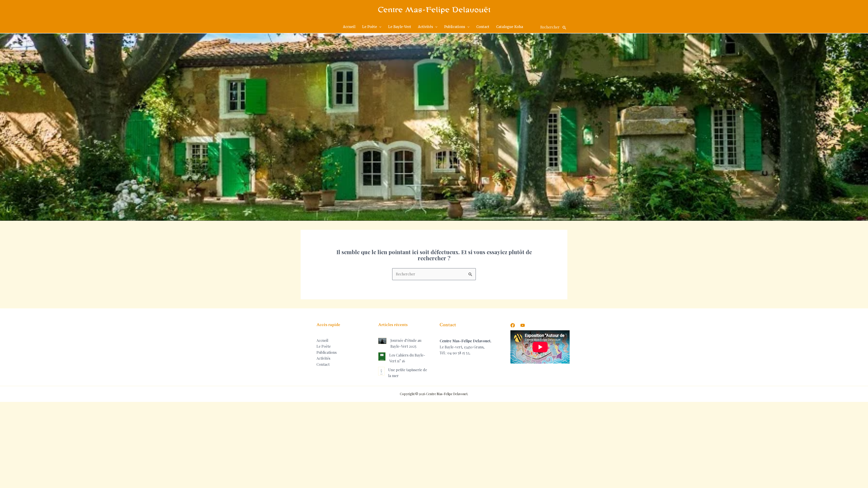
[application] (379, 27)
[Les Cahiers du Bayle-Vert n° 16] (382, 356)
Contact (323, 364)
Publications (326, 352)
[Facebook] (512, 325)
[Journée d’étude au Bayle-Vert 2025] (382, 341)
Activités (323, 358)
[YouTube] (522, 325)
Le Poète (323, 346)
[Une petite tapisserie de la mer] (381, 371)
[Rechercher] (564, 26)
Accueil (322, 340)
